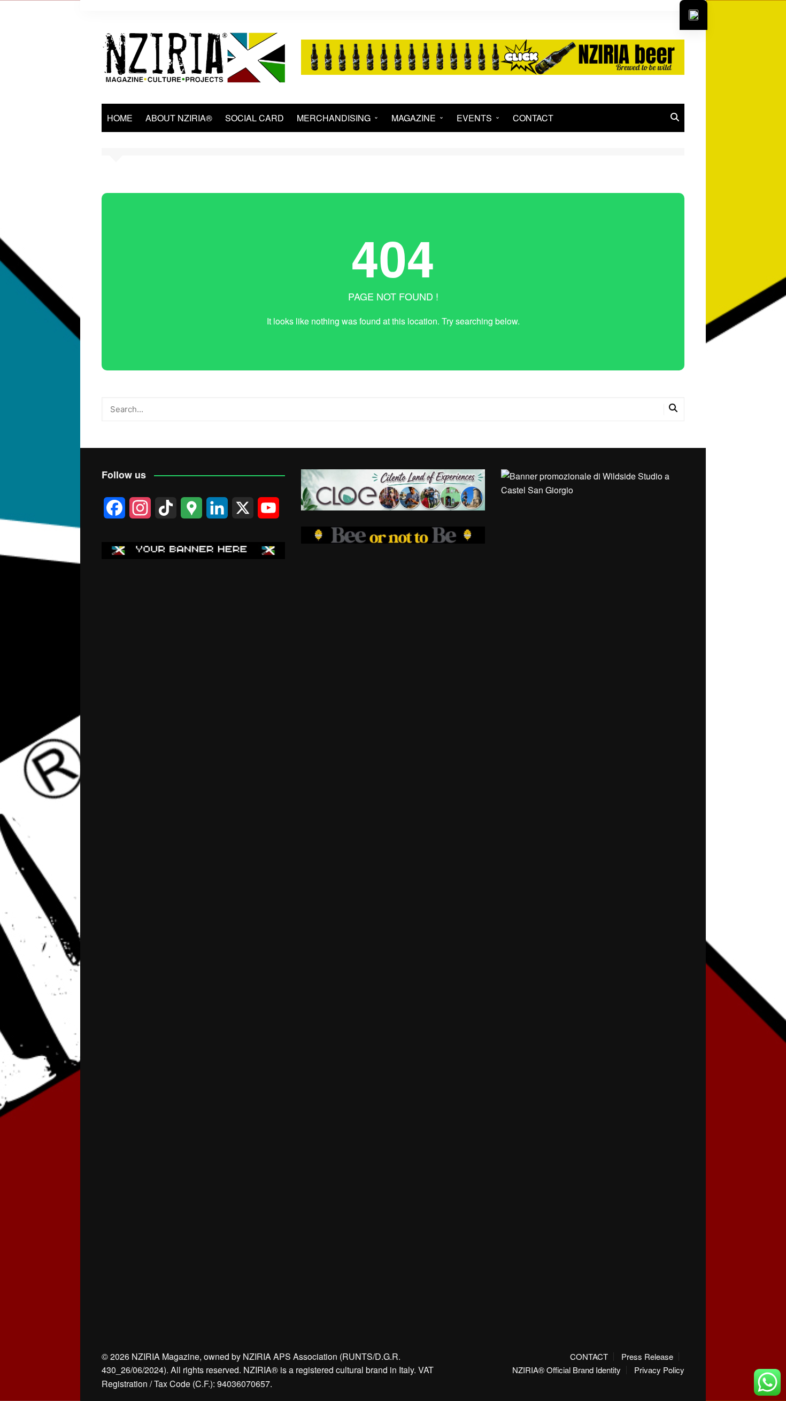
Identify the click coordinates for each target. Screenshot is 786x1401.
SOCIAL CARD (254, 118)
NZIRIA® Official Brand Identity (566, 1370)
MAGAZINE (413, 118)
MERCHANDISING (334, 118)
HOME (120, 118)
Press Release (647, 1356)
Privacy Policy (659, 1370)
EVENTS (474, 118)
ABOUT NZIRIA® (178, 118)
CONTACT (533, 118)
